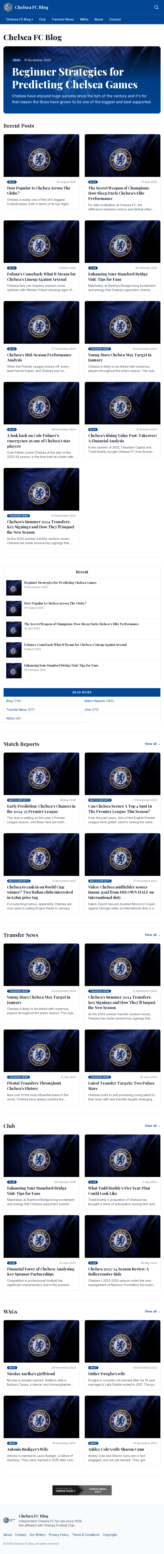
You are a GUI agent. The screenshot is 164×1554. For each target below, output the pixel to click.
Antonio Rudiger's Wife (27, 1449)
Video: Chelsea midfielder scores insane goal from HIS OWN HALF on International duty (121, 892)
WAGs (84, 19)
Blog (12, 182)
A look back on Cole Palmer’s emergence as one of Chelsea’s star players (38, 441)
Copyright (110, 1535)
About (98, 19)
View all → (153, 744)
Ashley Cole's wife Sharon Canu (116, 1449)
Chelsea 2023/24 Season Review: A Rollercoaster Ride (118, 1271)
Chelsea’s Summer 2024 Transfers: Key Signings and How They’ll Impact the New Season (40, 527)
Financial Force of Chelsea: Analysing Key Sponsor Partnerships (41, 1271)
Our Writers (37, 1535)
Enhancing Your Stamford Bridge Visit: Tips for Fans (118, 276)
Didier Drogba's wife (106, 1373)
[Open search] (156, 7)
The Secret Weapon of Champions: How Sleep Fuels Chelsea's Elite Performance (118, 193)
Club (42, 19)
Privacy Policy (59, 1535)
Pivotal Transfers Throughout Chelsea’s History (34, 1086)
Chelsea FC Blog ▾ (19, 19)
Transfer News (63, 19)
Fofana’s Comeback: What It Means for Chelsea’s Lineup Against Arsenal (41, 276)
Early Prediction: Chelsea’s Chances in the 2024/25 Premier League (41, 809)
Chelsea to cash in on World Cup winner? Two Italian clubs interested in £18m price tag (40, 892)
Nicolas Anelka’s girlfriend (31, 1373)
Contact (115, 19)
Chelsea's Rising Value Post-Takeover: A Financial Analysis (122, 438)
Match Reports (19, 800)
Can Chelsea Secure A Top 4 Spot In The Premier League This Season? (120, 809)
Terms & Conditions (86, 1535)
